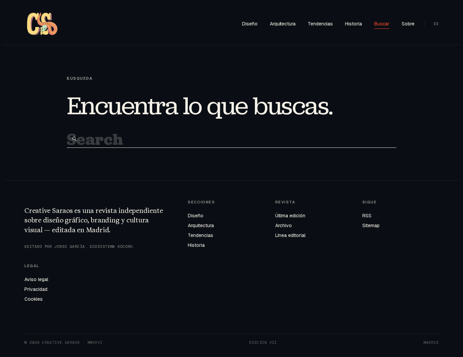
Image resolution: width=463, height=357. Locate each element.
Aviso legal (36, 279)
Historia (353, 24)
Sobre (408, 24)
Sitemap (371, 225)
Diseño (250, 24)
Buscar (382, 24)
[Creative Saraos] (42, 23)
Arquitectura (283, 24)
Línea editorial (290, 235)
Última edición (290, 216)
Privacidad (35, 289)
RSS (366, 216)
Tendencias (320, 24)
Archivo (283, 225)
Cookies (33, 299)
